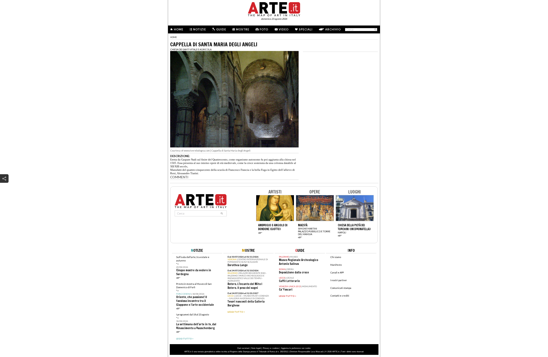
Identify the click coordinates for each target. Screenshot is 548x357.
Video (284, 29)
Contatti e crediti (339, 295)
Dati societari (243, 348)
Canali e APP (337, 272)
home (173, 37)
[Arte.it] (274, 8)
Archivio (333, 29)
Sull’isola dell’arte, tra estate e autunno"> (193, 266)
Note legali (256, 348)
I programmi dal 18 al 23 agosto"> (196, 321)
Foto (264, 29)
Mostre (242, 29)
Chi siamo (335, 257)
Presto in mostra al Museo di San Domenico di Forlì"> (195, 294)
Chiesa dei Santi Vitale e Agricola (190, 49)
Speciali (306, 29)
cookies (275, 348)
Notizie (199, 29)
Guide (221, 29)
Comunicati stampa (340, 287)
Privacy (266, 348)
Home (178, 29)
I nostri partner (338, 280)
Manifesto (336, 264)
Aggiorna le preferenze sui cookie (296, 348)
